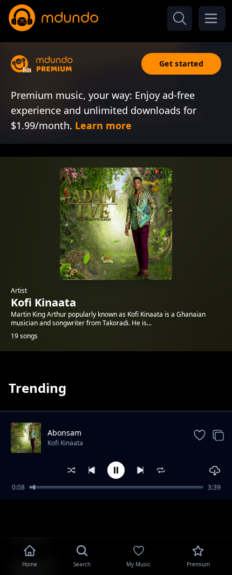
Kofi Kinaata (65, 442)
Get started (181, 63)
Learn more (103, 125)
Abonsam (64, 432)
